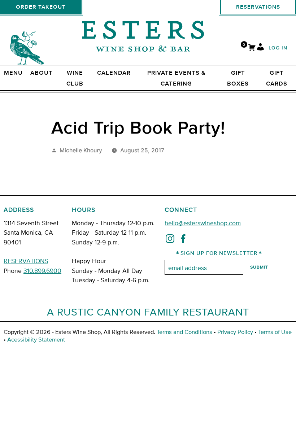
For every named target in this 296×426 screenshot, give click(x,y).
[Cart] (252, 48)
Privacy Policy (235, 331)
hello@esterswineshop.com (203, 222)
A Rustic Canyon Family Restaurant (148, 311)
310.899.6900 (42, 270)
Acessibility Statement (36, 339)
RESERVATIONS (26, 260)
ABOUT (41, 73)
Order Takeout (41, 7)
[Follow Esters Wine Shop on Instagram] (170, 240)
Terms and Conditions (184, 331)
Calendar (114, 73)
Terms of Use (275, 331)
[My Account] (260, 48)
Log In (278, 48)
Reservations (258, 7)
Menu (13, 73)
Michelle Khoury (81, 150)
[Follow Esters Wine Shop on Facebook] (183, 240)
